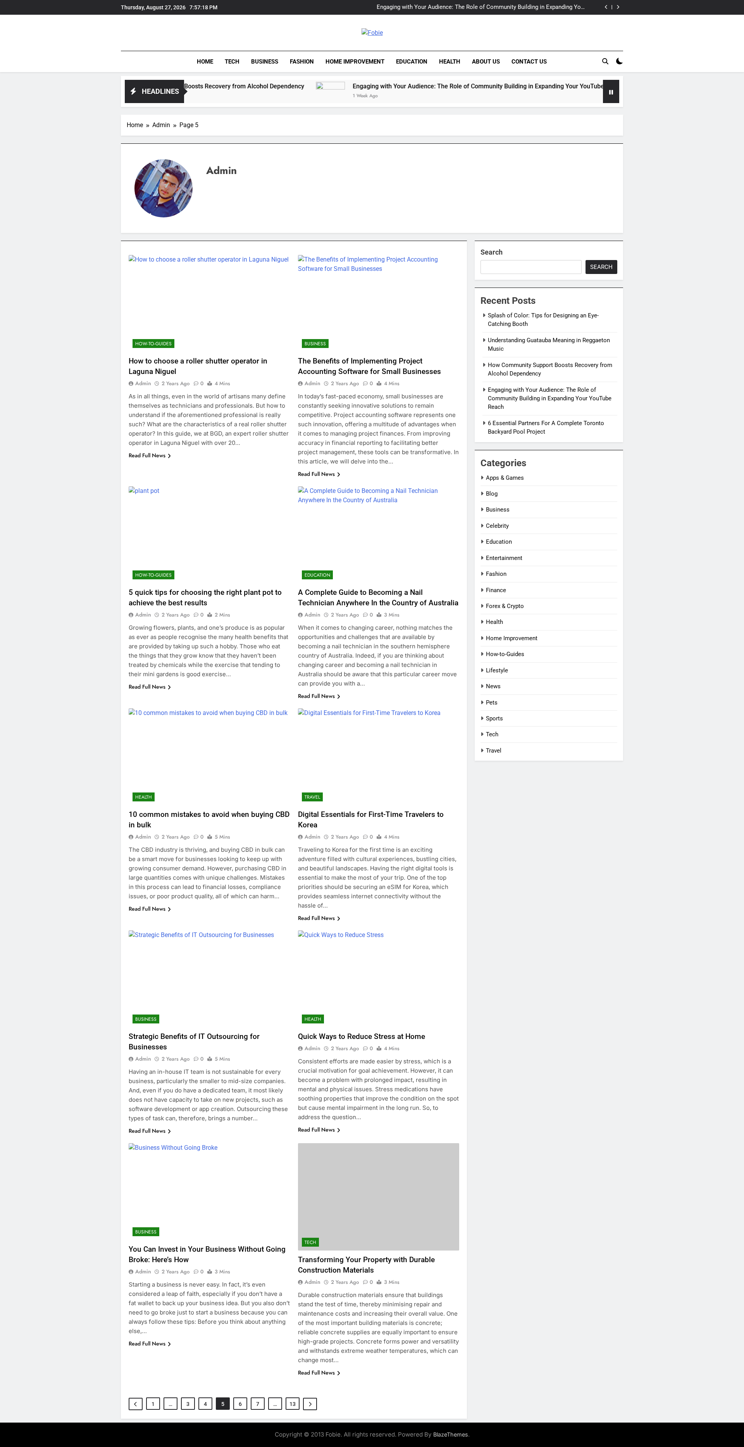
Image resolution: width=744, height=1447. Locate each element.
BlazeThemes (450, 1434)
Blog (492, 493)
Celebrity (497, 525)
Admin (143, 383)
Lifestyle (497, 670)
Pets (492, 702)
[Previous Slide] (606, 7)
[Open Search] (605, 61)
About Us (486, 61)
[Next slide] (618, 7)
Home (205, 61)
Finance (496, 590)
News (493, 686)
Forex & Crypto (505, 606)
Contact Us (529, 61)
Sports (494, 718)
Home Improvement (355, 61)
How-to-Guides (153, 343)
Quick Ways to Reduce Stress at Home (362, 1036)
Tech (232, 61)
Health (449, 61)
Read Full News (147, 455)
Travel (312, 797)
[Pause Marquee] (611, 91)
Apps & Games (505, 477)
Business (264, 61)
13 (292, 1404)
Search (491, 252)
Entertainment (504, 558)
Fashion (302, 61)
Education (411, 61)
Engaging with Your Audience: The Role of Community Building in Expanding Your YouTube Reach (481, 7)
